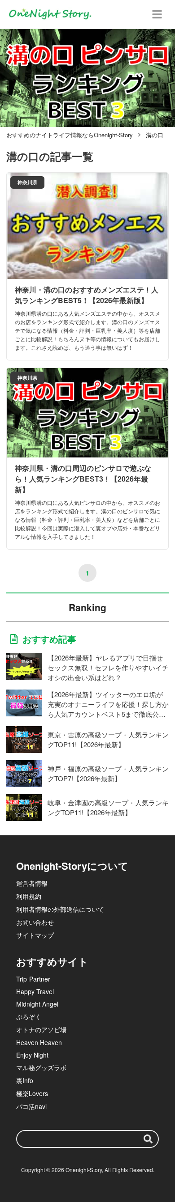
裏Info (24, 1080)
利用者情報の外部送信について (60, 909)
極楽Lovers (32, 1093)
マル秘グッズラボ (41, 1067)
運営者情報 (32, 883)
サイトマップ (35, 935)
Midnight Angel (37, 1003)
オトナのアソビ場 (41, 1029)
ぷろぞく (28, 1016)
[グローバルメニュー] (157, 14)
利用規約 (28, 896)
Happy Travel (35, 991)
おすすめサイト (52, 961)
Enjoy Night (32, 1054)
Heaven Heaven (39, 1042)
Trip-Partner (33, 978)
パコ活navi (31, 1106)
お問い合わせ (35, 922)
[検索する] (148, 1139)
